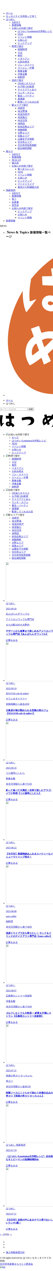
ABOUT (16, 22)
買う (14, 199)
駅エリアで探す (20, 105)
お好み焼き (23, 61)
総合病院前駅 (25, 148)
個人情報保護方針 (15, 1252)
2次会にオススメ (26, 83)
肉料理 (21, 77)
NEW (20, 34)
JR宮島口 (22, 117)
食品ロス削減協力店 (28, 187)
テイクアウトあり (27, 89)
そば (20, 52)
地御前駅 (22, 129)
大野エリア (23, 133)
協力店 (15, 163)
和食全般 (22, 71)
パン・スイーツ (26, 65)
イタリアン (23, 58)
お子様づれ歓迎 (26, 86)
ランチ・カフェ (26, 92)
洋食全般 (22, 74)
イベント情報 (25, 37)
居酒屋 (21, 99)
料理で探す (18, 46)
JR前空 (21, 108)
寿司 (20, 55)
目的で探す (18, 80)
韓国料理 (22, 49)
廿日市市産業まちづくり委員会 (16, 1264)
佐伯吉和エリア (26, 126)
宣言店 (15, 205)
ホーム (9, 13)
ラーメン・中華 (26, 68)
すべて (15, 437)
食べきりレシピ (26, 169)
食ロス (9, 151)
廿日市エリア (25, 142)
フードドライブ (26, 184)
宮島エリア (23, 136)
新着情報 (16, 25)
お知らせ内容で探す (22, 28)
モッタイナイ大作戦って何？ (21, 16)
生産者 (15, 202)
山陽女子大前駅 (26, 139)
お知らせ (22, 40)
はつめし (10, 19)
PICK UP (16, 160)
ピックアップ (25, 43)
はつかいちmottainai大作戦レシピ (35, 31)
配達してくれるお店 (28, 102)
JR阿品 (21, 123)
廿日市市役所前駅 (27, 145)
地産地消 (10, 190)
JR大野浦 (22, 111)
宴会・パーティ (26, 95)
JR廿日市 (22, 120)
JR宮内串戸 (24, 114)
